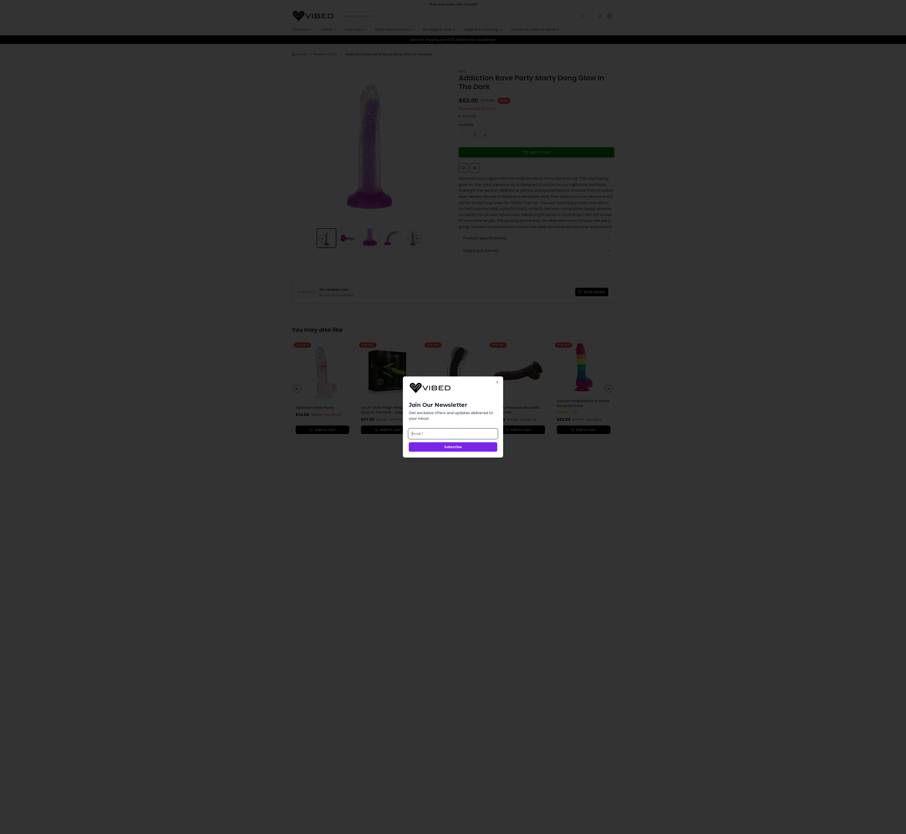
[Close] (497, 382)
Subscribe (453, 447)
